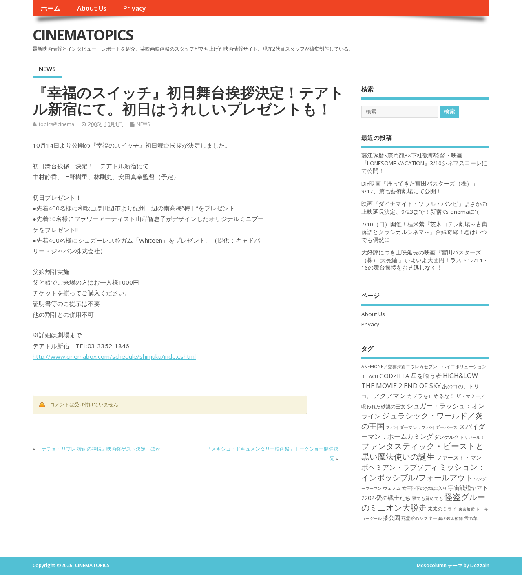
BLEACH (369, 376)
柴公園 (391, 518)
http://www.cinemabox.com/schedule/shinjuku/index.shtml (114, 356)
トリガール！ (472, 437)
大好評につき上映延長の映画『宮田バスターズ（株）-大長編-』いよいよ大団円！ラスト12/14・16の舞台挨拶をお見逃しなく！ (424, 260)
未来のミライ (442, 508)
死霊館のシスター (419, 518)
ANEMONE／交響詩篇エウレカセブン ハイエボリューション (424, 366)
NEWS (47, 68)
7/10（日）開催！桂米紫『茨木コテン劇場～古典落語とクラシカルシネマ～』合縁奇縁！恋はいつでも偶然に (424, 232)
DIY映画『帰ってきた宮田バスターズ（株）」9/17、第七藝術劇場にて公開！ (419, 187)
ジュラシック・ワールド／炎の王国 (422, 420)
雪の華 (471, 518)
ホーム (50, 8)
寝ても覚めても (427, 498)
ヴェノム (392, 488)
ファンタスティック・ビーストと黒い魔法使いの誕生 (422, 451)
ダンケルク (446, 436)
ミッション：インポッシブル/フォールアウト (423, 472)
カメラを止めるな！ (431, 396)
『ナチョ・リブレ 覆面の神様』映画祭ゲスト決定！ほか (98, 448)
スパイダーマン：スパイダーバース (422, 427)
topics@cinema (56, 124)
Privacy (134, 8)
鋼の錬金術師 (450, 518)
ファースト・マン (459, 457)
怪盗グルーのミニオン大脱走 (423, 502)
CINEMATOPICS (83, 35)
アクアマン (389, 395)
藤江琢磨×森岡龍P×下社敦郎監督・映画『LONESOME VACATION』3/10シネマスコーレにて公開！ (424, 163)
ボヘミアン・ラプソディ (399, 467)
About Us (91, 8)
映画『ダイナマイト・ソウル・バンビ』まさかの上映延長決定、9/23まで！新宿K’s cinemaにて (424, 207)
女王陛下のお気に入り (424, 488)
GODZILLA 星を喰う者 (410, 376)
